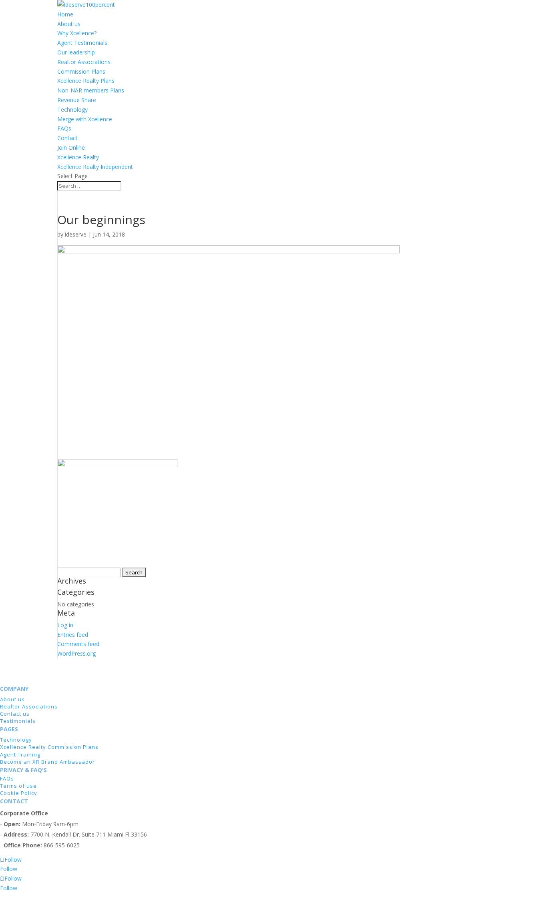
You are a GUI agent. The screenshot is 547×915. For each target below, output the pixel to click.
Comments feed (78, 644)
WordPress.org (76, 653)
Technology (72, 109)
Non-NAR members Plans (90, 90)
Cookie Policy (18, 793)
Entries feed (72, 634)
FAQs (64, 128)
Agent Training (20, 754)
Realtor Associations (84, 62)
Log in (65, 625)
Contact (67, 138)
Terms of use (18, 785)
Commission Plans (81, 71)
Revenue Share (76, 100)
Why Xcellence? (77, 33)
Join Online (71, 147)
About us (68, 24)
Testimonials (18, 720)
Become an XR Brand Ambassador (47, 761)
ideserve (75, 234)
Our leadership (76, 52)
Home (65, 14)
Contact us (15, 713)
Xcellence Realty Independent (95, 167)
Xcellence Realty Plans (86, 80)
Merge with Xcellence (84, 119)
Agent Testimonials (82, 42)
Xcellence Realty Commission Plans (49, 746)
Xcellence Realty (78, 157)
